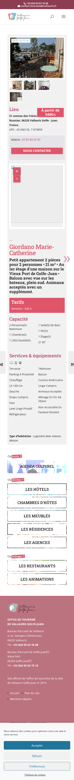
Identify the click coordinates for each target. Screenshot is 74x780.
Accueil (14, 693)
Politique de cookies (35, 774)
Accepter (37, 745)
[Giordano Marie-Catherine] (16, 89)
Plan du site (31, 693)
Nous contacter (37, 151)
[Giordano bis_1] (37, 78)
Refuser (37, 756)
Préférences (37, 766)
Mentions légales (21, 699)
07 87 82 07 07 (31, 139)
